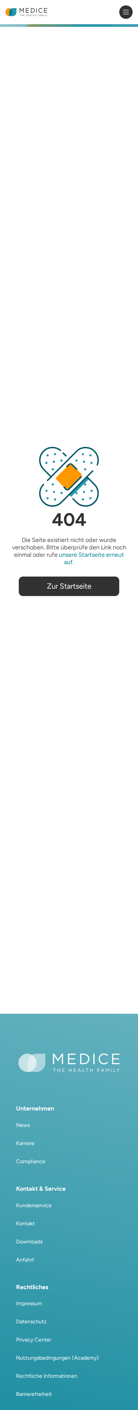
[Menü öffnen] (126, 12)
